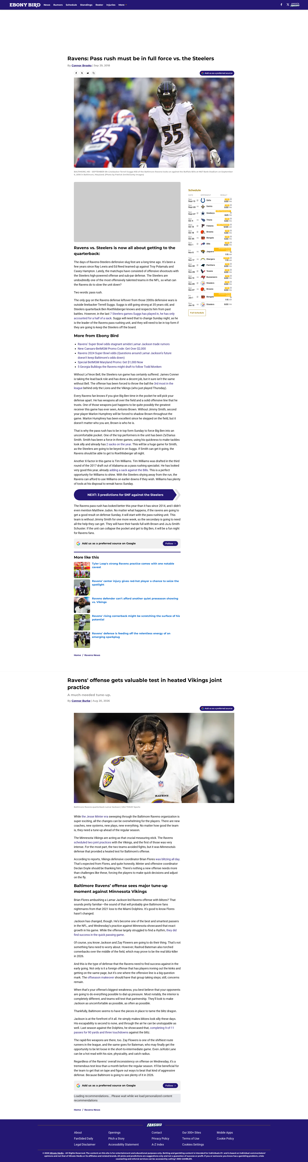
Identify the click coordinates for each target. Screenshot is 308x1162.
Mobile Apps (225, 1132)
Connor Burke (81, 700)
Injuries (110, 4)
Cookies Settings (193, 1144)
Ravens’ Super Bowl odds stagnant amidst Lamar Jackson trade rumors (124, 344)
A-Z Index (158, 1144)
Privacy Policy (160, 1138)
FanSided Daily (83, 1138)
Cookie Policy (225, 1138)
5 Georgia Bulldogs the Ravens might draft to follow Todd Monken (120, 366)
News (47, 4)
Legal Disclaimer (84, 1144)
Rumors (58, 4)
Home (77, 655)
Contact (157, 1132)
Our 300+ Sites (191, 1132)
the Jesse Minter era (95, 816)
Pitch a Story (116, 1138)
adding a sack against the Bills (128, 470)
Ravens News (92, 655)
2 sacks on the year (118, 444)
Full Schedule (197, 313)
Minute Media (57, 1153)
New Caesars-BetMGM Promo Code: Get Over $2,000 (112, 348)
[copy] (93, 73)
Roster (99, 4)
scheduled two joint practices (92, 842)
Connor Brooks (82, 65)
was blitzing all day (167, 859)
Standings (86, 4)
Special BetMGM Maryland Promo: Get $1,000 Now (110, 362)
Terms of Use (190, 1138)
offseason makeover (101, 977)
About (78, 1132)
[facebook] (281, 4)
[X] (288, 4)
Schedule (71, 4)
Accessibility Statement (123, 1144)
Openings (114, 1132)
